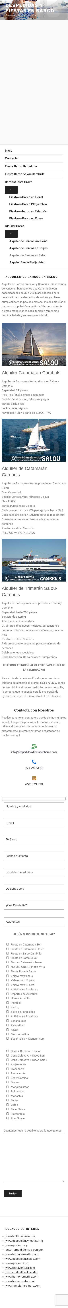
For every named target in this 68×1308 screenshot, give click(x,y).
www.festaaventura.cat (20, 1281)
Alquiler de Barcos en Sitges (28, 248)
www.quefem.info (16, 1263)
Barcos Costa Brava (18, 182)
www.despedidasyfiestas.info (24, 1240)
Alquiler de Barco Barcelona (28, 241)
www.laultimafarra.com (20, 1236)
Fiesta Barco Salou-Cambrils (24, 174)
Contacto (11, 158)
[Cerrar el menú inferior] (11, 234)
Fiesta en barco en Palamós (28, 211)
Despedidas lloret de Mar (21, 1272)
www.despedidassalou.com (22, 1258)
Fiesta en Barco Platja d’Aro (28, 204)
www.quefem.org (16, 1245)
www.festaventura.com (20, 1267)
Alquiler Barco (14, 226)
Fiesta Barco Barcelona (21, 166)
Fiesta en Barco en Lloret (26, 197)
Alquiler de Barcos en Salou (27, 255)
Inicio (8, 150)
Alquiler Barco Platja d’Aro (27, 262)
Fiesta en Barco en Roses (26, 218)
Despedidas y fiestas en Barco (29, 8)
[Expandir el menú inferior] (11, 190)
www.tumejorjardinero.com (22, 1285)
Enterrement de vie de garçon (24, 1249)
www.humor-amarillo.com (21, 1254)
